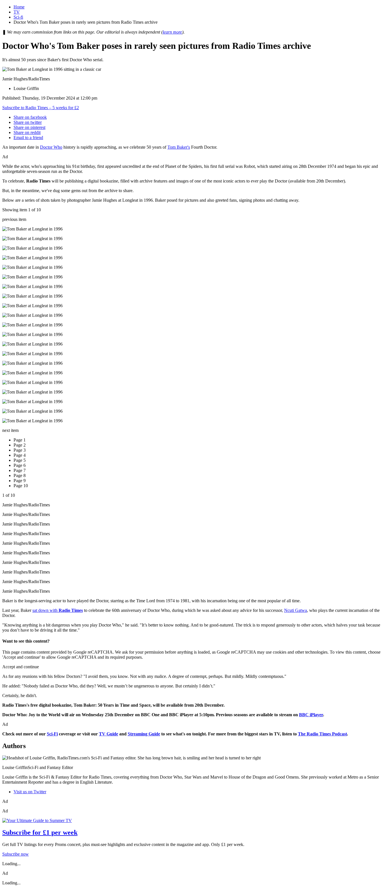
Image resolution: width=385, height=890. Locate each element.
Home (19, 7)
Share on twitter (28, 122)
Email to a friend (28, 137)
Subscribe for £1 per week (40, 832)
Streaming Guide (144, 733)
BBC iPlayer (311, 714)
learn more (172, 32)
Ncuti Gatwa (295, 610)
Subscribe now (15, 854)
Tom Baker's (178, 147)
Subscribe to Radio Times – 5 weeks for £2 (40, 107)
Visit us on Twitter (30, 791)
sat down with (57, 610)
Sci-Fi (52, 733)
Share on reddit (27, 132)
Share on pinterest (29, 127)
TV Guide (108, 733)
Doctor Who (51, 147)
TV (17, 12)
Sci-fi (18, 17)
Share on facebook (30, 117)
